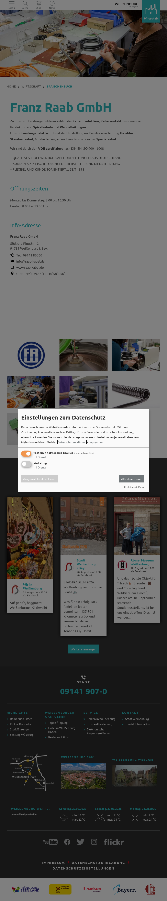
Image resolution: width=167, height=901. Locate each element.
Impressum (96, 442)
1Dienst (39, 457)
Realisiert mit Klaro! (134, 487)
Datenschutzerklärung (72, 442)
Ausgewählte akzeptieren (39, 479)
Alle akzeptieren (131, 479)
